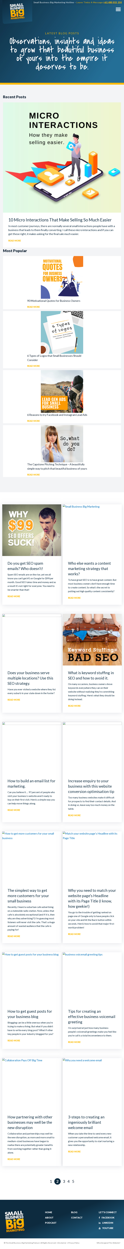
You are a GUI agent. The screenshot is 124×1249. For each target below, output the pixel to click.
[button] (118, 9)
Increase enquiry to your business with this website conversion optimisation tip (91, 786)
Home (48, 1212)
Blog (74, 1212)
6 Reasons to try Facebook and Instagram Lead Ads (57, 414)
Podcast (51, 1222)
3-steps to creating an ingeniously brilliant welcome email (86, 1122)
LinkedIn (107, 1222)
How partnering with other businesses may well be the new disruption (30, 1122)
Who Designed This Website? (108, 1243)
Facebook (107, 1217)
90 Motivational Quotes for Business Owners (53, 300)
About (49, 1217)
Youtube (107, 1228)
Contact (77, 1217)
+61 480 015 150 (112, 2)
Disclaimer (62, 1243)
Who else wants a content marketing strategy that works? (89, 568)
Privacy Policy (73, 1243)
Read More (14, 240)
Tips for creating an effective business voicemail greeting (91, 1016)
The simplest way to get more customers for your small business (28, 895)
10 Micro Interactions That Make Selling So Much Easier (60, 219)
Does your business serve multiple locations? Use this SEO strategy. (30, 678)
